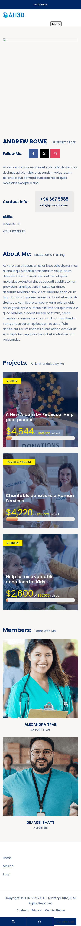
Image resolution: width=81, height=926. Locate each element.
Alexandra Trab (40, 724)
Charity (12, 381)
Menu (56, 23)
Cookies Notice (55, 910)
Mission (8, 866)
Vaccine (25, 462)
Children (13, 543)
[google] (70, 809)
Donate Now (65, 921)
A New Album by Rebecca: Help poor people (40, 417)
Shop (6, 874)
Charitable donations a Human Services (40, 498)
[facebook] (33, 153)
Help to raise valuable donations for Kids (30, 579)
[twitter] (44, 153)
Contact (22, 910)
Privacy (36, 910)
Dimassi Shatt (40, 822)
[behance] (70, 711)
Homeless (13, 462)
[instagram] (55, 153)
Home (7, 858)
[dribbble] (70, 702)
